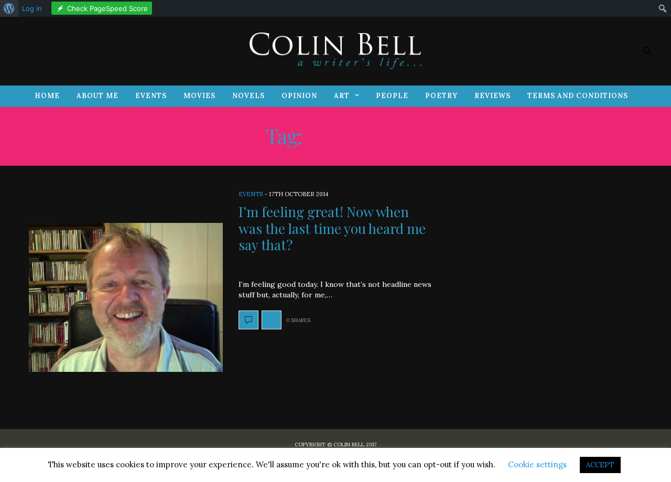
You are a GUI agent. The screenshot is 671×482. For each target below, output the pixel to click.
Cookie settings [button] (537, 464)
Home (47, 95)
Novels (248, 95)
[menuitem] (9, 8)
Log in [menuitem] (32, 8)
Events (151, 95)
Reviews (492, 95)
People (392, 95)
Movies (199, 95)
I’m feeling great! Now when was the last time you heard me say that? (332, 227)
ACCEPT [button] (600, 464)
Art (342, 95)
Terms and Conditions (577, 95)
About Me (97, 95)
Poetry (441, 95)
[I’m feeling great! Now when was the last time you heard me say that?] (126, 297)
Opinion (299, 95)
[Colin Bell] (335, 51)
